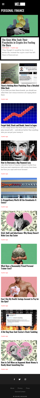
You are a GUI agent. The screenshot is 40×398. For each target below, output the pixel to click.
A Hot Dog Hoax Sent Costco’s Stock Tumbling (19, 331)
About (12, 388)
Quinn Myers (5, 47)
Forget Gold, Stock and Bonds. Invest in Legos (19, 125)
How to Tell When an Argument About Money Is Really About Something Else (19, 363)
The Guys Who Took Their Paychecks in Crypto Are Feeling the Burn (18, 42)
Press (28, 388)
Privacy (20, 388)
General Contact (20, 391)
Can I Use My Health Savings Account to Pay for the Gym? (20, 300)
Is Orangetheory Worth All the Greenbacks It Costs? (18, 201)
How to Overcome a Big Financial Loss (16, 162)
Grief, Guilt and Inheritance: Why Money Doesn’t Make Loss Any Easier (20, 234)
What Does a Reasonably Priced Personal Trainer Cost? (17, 267)
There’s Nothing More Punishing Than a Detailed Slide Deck (20, 87)
